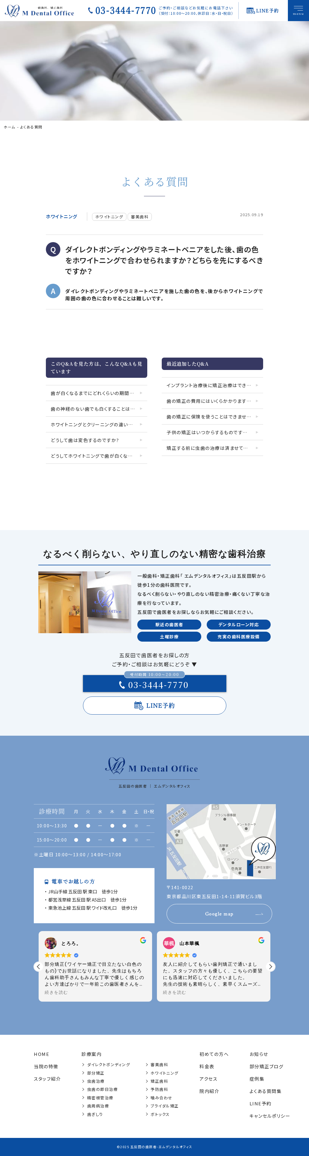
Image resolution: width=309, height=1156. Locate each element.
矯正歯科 (159, 1081)
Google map (219, 913)
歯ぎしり (95, 1114)
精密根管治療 (100, 1098)
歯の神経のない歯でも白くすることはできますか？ (99, 409)
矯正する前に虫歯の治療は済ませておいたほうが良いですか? (215, 448)
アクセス (208, 1078)
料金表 (207, 1066)
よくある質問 (31, 126)
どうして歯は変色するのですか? (85, 440)
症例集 (257, 1078)
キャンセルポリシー (270, 1116)
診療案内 (91, 1054)
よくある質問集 (266, 1091)
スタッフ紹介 (47, 1078)
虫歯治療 (96, 1081)
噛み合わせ (162, 1098)
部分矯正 (96, 1073)
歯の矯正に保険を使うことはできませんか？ (213, 416)
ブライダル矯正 (165, 1106)
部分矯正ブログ (267, 1066)
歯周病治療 (98, 1106)
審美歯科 (139, 217)
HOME (41, 1054)
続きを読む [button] (56, 992)
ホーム (9, 126)
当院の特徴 (46, 1066)
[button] (270, 966)
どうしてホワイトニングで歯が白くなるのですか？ (99, 456)
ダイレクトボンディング (108, 1064)
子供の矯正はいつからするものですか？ (209, 432)
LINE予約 (160, 706)
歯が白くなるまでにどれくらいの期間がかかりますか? (99, 393)
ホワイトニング (62, 216)
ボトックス (160, 1114)
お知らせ (259, 1054)
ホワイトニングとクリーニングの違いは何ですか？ (99, 424)
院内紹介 (209, 1091)
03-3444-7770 (125, 10)
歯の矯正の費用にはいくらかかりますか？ (211, 401)
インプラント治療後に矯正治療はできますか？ (215, 385)
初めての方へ (214, 1054)
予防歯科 (159, 1089)
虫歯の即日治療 (102, 1089)
